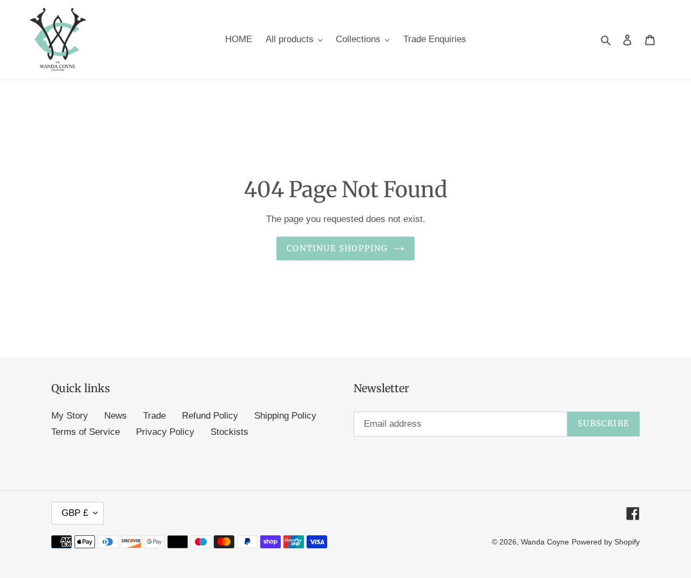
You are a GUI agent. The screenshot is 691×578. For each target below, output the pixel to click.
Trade (154, 416)
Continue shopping (337, 248)
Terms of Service (85, 432)
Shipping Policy (285, 416)
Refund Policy (210, 416)
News (115, 416)
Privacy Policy (165, 432)
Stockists (229, 432)
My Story (69, 416)
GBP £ (75, 513)
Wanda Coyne (545, 541)
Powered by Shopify (606, 541)
